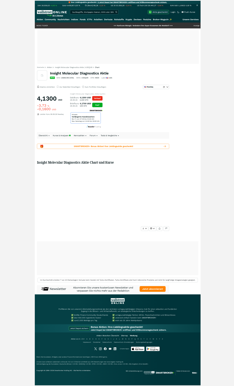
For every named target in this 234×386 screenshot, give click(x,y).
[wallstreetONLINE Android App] (153, 350)
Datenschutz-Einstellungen (124, 342)
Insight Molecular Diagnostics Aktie (79, 73)
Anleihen (98, 19)
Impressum (87, 342)
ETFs (89, 19)
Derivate (108, 19)
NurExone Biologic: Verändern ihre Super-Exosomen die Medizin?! (133, 26)
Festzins (147, 19)
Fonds (83, 19)
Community (50, 19)
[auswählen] (144, 228)
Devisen (138, 19)
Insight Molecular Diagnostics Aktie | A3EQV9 (73, 67)
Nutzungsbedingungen (144, 342)
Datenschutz (107, 342)
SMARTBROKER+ (149, 318)
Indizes (74, 19)
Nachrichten (63, 19)
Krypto (129, 19)
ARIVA (101, 357)
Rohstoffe (119, 19)
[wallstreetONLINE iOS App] (137, 350)
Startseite (40, 67)
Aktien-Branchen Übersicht (107, 336)
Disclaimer (96, 342)
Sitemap (124, 336)
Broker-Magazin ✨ (162, 19)
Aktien (40, 19)
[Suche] (116, 12)
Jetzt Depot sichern (79, 328)
